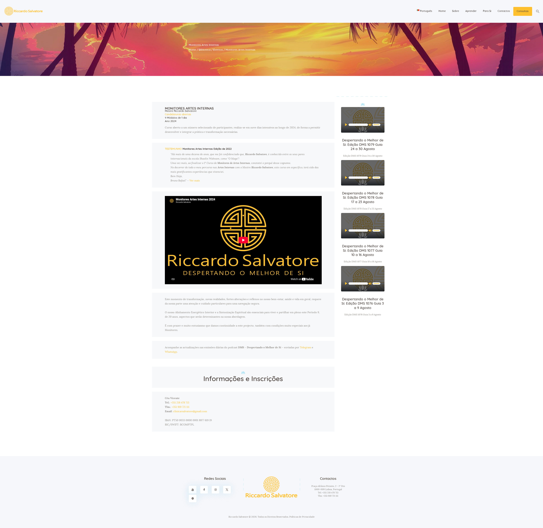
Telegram (305, 347)
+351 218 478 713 (180, 402)
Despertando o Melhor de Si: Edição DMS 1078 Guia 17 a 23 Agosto (362, 198)
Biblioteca (205, 50)
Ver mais (194, 180)
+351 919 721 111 (180, 407)
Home (192, 50)
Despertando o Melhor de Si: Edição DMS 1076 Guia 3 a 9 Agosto (362, 304)
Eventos (218, 50)
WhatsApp (171, 352)
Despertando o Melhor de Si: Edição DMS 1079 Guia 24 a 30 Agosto (362, 145)
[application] (363, 125)
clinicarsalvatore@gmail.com (190, 411)
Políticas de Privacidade (302, 517)
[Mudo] (371, 125)
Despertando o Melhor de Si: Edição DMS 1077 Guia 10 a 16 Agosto (362, 251)
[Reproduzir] (347, 125)
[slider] (376, 124)
